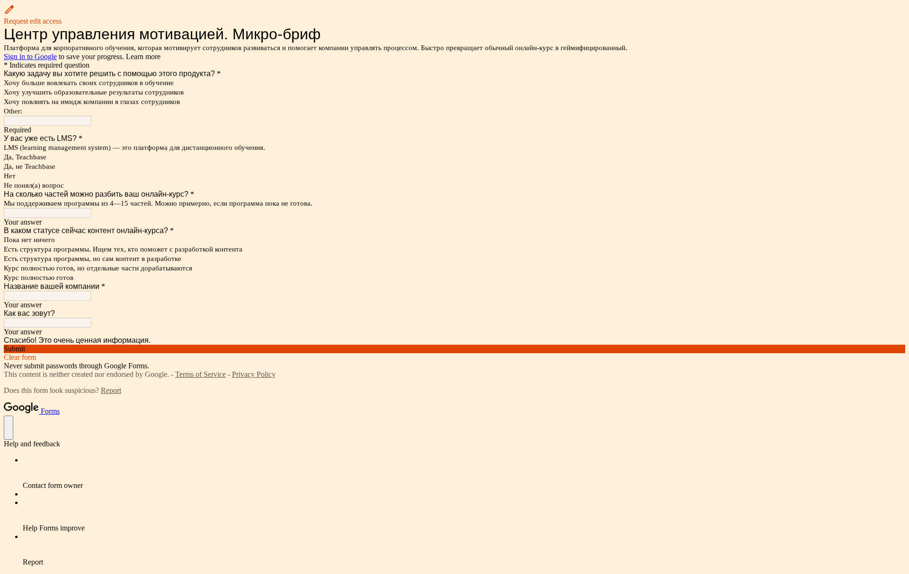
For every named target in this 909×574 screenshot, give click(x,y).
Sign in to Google (30, 56)
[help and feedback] (8, 428)
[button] (454, 15)
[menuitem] (464, 473)
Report (111, 390)
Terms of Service (200, 374)
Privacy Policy (254, 374)
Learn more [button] (143, 56)
